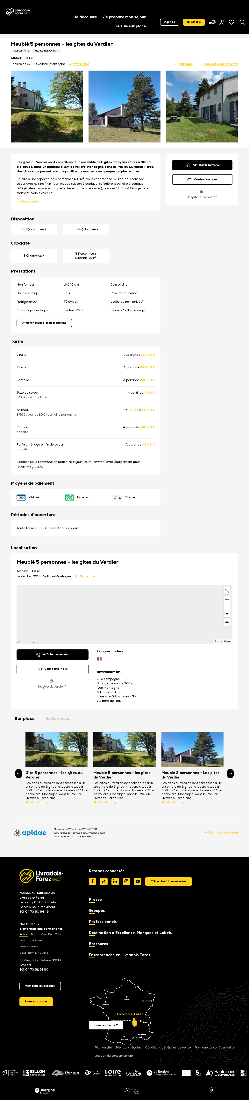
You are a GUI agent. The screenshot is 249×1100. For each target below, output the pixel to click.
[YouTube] (137, 881)
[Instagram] (126, 881)
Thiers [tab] (58, 934)
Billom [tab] (34, 934)
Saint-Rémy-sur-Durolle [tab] (33, 953)
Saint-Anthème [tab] (28, 947)
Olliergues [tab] (36, 940)
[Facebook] (92, 881)
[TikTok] (104, 881)
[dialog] (168, 881)
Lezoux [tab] (23, 940)
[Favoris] (232, 22)
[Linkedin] (115, 881)
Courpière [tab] (47, 934)
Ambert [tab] (23, 934)
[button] (85, 17)
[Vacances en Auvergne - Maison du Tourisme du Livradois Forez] (18, 12)
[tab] (25, 719)
